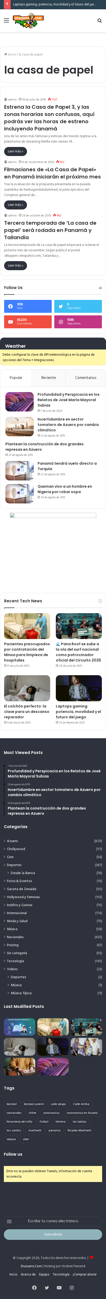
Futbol (44, 1121)
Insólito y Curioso (19, 905)
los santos (14, 1130)
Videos (12, 969)
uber (26, 1139)
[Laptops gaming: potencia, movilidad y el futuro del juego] (79, 688)
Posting (13, 945)
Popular (16, 378)
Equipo (44, 1274)
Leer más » (15, 151)
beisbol (12, 1104)
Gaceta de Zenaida (21, 889)
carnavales (14, 1113)
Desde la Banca (23, 873)
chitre (32, 1113)
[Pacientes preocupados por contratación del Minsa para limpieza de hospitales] (27, 626)
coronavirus (51, 1113)
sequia (11, 1139)
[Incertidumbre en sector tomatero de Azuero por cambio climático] (19, 426)
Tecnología (15, 961)
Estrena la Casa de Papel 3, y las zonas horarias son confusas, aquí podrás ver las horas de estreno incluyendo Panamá (49, 117)
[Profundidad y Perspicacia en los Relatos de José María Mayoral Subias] (19, 401)
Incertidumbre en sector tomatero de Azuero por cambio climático (68, 425)
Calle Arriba (81, 1104)
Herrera (61, 1121)
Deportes (14, 865)
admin (12, 99)
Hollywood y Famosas (23, 897)
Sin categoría (17, 953)
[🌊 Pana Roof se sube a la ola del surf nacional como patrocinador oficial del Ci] (79, 626)
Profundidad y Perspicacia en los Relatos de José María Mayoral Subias (69, 400)
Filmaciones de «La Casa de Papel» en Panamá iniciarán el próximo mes (52, 173)
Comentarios (85, 378)
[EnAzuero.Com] (28, 20)
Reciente (48, 378)
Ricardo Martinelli (79, 1130)
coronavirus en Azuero (82, 1113)
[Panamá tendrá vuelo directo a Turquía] (19, 470)
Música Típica (21, 993)
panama (54, 1130)
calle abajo (58, 1104)
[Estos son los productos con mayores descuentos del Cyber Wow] (19, 1067)
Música (12, 929)
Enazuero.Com (31, 1266)
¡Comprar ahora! (84, 1274)
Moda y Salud (17, 921)
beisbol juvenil (34, 1104)
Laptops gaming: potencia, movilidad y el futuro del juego (55, 4)
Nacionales (15, 937)
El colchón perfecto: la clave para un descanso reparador (26, 712)
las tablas (79, 1121)
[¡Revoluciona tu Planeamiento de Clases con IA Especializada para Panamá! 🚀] (19, 1027)
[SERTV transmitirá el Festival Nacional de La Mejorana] (86, 1047)
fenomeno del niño (19, 1121)
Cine (10, 857)
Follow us (13, 1154)
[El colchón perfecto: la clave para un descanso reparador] (27, 688)
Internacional (17, 913)
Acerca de (28, 1274)
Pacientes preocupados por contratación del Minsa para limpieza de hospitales (27, 652)
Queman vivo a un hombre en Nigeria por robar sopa (65, 489)
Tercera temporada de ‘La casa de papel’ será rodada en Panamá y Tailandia (50, 230)
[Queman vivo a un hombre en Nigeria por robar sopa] (19, 493)
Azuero (12, 841)
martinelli (34, 1130)
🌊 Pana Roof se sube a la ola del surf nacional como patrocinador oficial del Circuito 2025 (78, 652)
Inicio (11, 54)
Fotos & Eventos (19, 881)
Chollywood (16, 849)
